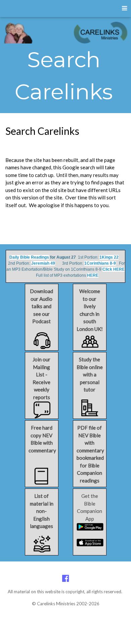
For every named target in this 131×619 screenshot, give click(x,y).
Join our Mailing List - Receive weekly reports (41, 378)
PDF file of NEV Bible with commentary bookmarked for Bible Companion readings (90, 454)
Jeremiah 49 (43, 263)
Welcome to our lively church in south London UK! (90, 310)
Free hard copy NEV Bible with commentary (42, 439)
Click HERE (113, 269)
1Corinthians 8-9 (100, 263)
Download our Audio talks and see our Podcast (41, 306)
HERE (92, 275)
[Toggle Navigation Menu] (124, 8)
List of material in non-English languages (41, 511)
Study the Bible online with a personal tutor (90, 374)
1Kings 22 (109, 257)
